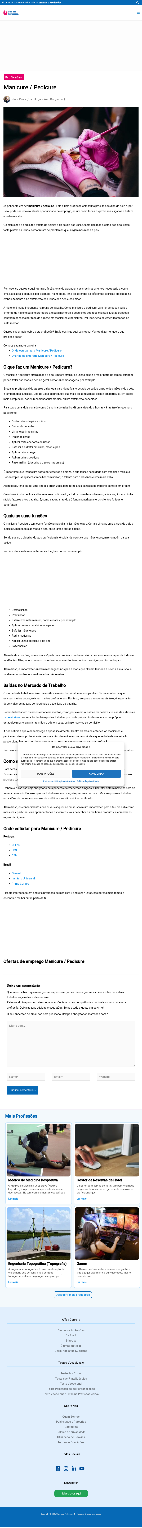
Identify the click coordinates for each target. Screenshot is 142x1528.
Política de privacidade (88, 781)
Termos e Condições (71, 1442)
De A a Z (71, 1335)
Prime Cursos (20, 883)
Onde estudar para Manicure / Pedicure (36, 350)
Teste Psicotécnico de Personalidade (71, 1389)
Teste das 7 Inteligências (71, 1378)
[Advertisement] (71, 44)
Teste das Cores (71, 1373)
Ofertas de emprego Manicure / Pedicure (38, 355)
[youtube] (83, 1468)
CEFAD (16, 845)
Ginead (16, 873)
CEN (14, 855)
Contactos (71, 1427)
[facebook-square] (59, 1468)
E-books (71, 1340)
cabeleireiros (11, 717)
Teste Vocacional (71, 1383)
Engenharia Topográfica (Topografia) (37, 1264)
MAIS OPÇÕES (45, 773)
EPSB (15, 850)
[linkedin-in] (75, 1468)
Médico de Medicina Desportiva (33, 1180)
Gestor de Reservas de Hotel (99, 1180)
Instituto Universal (23, 878)
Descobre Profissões (71, 1330)
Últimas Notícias (71, 1345)
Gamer (82, 1264)
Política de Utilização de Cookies (59, 781)
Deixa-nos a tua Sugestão (71, 1350)
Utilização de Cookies (71, 1437)
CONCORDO (96, 773)
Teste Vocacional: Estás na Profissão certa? (71, 1394)
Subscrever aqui (71, 1493)
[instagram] (67, 1468)
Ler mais (13, 1198)
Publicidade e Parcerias (71, 1421)
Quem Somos (71, 1416)
